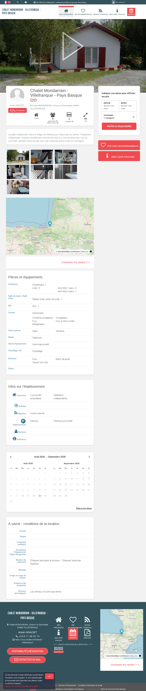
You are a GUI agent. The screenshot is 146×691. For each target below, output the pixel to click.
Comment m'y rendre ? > (75, 262)
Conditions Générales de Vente (90, 685)
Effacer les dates (84, 508)
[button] (17, 110)
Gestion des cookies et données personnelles (21, 686)
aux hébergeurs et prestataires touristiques (67, 689)
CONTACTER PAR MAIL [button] (29, 659)
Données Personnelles (67, 685)
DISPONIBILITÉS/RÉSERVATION (27, 651)
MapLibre (85, 251)
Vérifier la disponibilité (119, 126)
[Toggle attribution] (91, 251)
